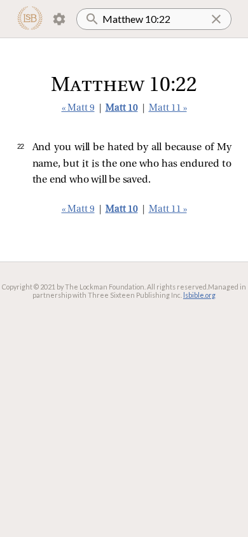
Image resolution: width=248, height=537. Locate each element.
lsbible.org (199, 295)
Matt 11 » (168, 108)
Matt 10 (122, 108)
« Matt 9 (78, 108)
